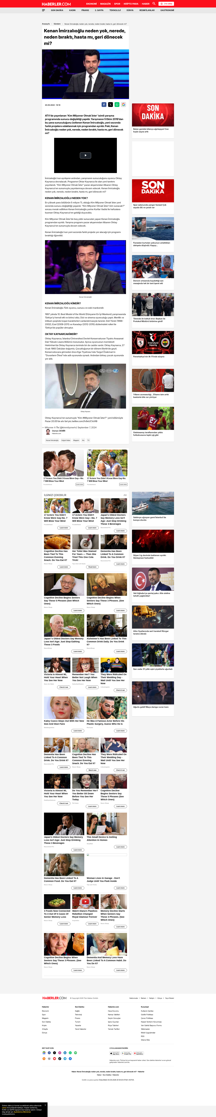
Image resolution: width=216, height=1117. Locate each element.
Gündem (57, 24)
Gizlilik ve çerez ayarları (90, 1080)
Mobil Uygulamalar (148, 1033)
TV (88, 440)
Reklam (143, 998)
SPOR (117, 3)
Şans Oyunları (113, 1022)
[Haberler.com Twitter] (54, 1053)
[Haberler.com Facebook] (49, 1053)
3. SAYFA (99, 10)
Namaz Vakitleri (114, 1014)
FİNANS (85, 10)
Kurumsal (145, 1007)
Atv (83, 440)
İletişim (151, 998)
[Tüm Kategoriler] (43, 10)
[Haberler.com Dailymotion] (70, 1059)
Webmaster (145, 1029)
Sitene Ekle (145, 1040)
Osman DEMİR (58, 431)
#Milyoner (88, 418)
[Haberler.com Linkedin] (65, 1053)
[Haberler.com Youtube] (54, 1059)
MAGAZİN (105, 3)
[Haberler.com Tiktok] (60, 1059)
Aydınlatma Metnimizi (22, 1112)
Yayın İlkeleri (169, 998)
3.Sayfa (45, 1029)
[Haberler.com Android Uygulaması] (126, 1053)
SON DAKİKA (57, 10)
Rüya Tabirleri (113, 1025)
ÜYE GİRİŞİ (168, 4)
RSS (142, 1036)
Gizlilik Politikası (147, 1014)
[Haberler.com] (54, 998)
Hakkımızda (133, 998)
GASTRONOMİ (167, 10)
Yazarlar (78, 1025)
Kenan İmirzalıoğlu (52, 440)
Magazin (76, 440)
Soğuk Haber (66, 440)
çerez (4, 1108)
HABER (146, 3)
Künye (160, 998)
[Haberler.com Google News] (44, 1053)
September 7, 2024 (87, 427)
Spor (44, 1014)
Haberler (45, 1007)
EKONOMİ (91, 3)
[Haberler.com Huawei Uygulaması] (138, 1053)
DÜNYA (130, 10)
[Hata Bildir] (103, 1080)
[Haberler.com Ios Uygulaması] (115, 1053)
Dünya (44, 1033)
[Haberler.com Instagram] (60, 1053)
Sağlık (77, 1011)
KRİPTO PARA (131, 3)
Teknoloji (78, 1014)
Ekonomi (45, 1011)
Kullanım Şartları (147, 1011)
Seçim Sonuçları (114, 1018)
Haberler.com (113, 1007)
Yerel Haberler (80, 1029)
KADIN (72, 10)
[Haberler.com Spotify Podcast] (76, 1053)
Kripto (44, 1025)
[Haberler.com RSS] (44, 1059)
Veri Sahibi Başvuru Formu (151, 1025)
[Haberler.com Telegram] (65, 1059)
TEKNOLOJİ (115, 10)
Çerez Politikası (147, 1018)
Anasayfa (46, 24)
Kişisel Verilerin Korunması (151, 1022)
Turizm (77, 1022)
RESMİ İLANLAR (147, 10)
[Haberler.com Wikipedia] (49, 1059)
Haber (99, 1075)
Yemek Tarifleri (114, 1029)
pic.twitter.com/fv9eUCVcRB (82, 421)
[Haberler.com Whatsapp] (70, 1053)
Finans (77, 1018)
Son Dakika (46, 1022)
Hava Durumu (113, 1011)
